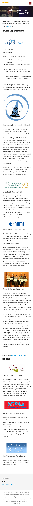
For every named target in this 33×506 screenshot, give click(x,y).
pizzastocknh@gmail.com (8, 484)
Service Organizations (18, 355)
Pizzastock (5, 2)
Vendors (9, 26)
